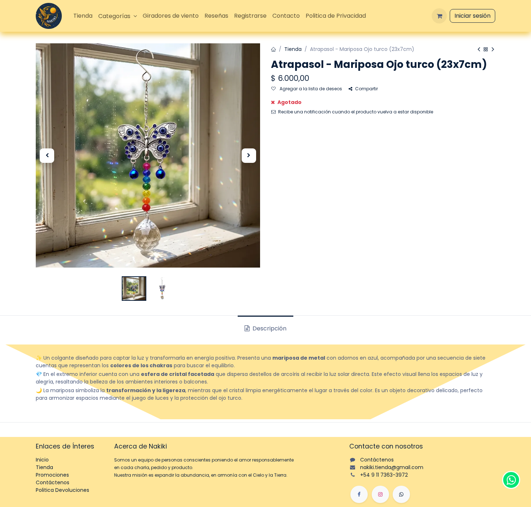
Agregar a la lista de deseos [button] (310, 89)
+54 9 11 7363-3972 (384, 474)
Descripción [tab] (268, 328)
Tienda (293, 49)
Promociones (52, 474)
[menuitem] (82, 16)
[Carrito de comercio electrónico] (439, 15)
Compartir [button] (366, 89)
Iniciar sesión (472, 16)
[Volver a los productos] (486, 49)
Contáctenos (52, 482)
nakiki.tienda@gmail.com (391, 467)
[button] (47, 155)
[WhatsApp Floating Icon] (511, 480)
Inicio (42, 459)
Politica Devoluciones (62, 490)
